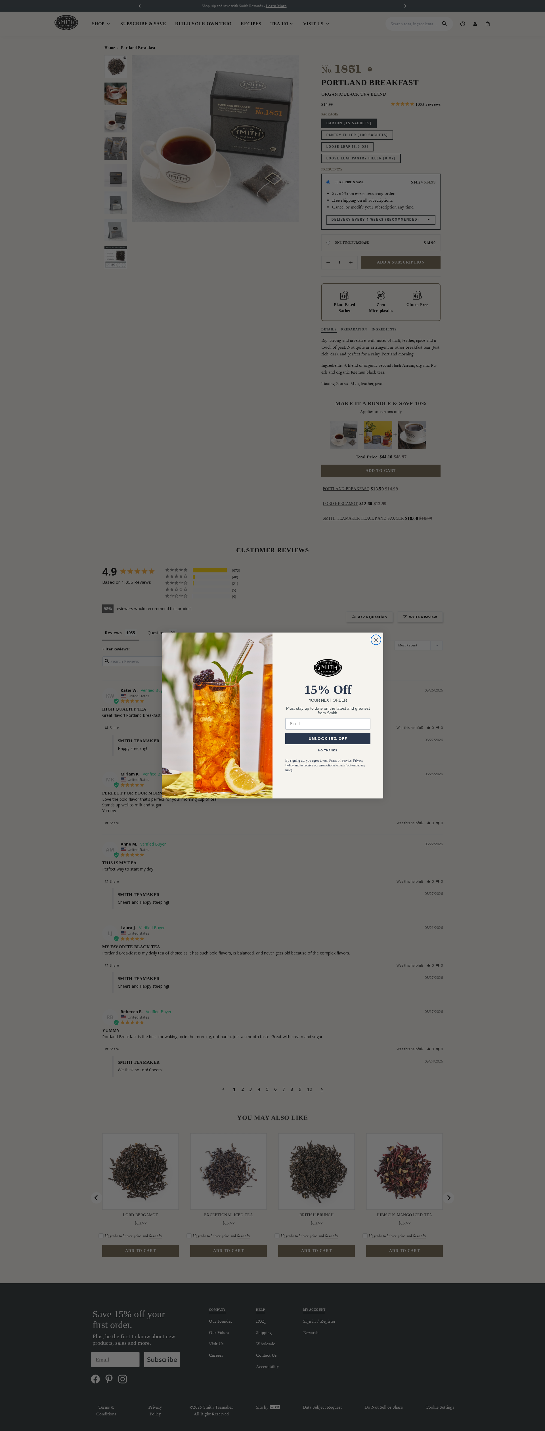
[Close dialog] (376, 640)
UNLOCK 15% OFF (328, 738)
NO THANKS (328, 750)
